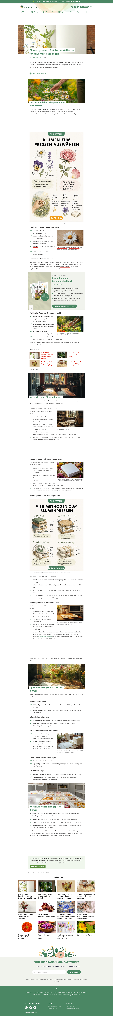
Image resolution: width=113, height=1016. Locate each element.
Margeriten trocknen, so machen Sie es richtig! (75, 355)
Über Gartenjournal (85, 12)
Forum (25, 12)
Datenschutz (70, 1006)
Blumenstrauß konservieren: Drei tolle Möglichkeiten (85, 916)
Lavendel (35, 246)
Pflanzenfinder (50, 12)
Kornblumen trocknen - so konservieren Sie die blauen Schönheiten (66, 916)
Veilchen (35, 252)
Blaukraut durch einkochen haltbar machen (44, 937)
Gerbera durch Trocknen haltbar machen (24, 937)
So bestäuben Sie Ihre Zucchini (85, 936)
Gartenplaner (37, 12)
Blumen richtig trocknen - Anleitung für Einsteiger (26, 916)
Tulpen (52, 262)
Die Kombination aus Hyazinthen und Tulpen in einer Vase (66, 937)
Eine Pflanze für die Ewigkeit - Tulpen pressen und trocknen (47, 364)
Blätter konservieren (60, 833)
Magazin (62, 12)
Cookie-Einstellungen (72, 1009)
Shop (73, 12)
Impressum (69, 1003)
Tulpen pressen (65, 266)
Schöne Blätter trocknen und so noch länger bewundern (76, 364)
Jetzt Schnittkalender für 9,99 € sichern (64, 306)
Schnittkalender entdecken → (37, 866)
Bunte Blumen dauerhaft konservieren (46, 915)
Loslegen (74, 1)
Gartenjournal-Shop (54, 1006)
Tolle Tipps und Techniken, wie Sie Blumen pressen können (27, 896)
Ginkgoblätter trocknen (45, 636)
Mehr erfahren (76, 995)
